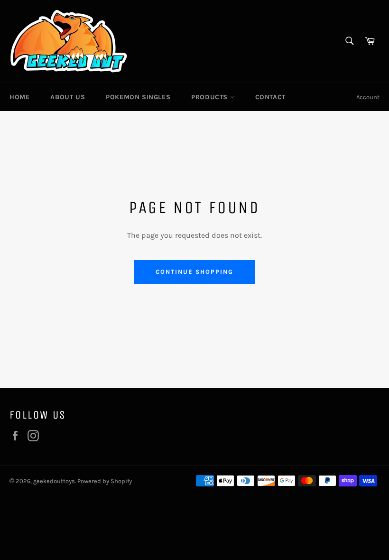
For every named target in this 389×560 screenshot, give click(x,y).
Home (19, 97)
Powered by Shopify (104, 481)
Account (368, 97)
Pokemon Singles (138, 97)
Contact (270, 97)
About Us (67, 97)
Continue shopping (194, 271)
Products (210, 97)
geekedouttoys (54, 481)
